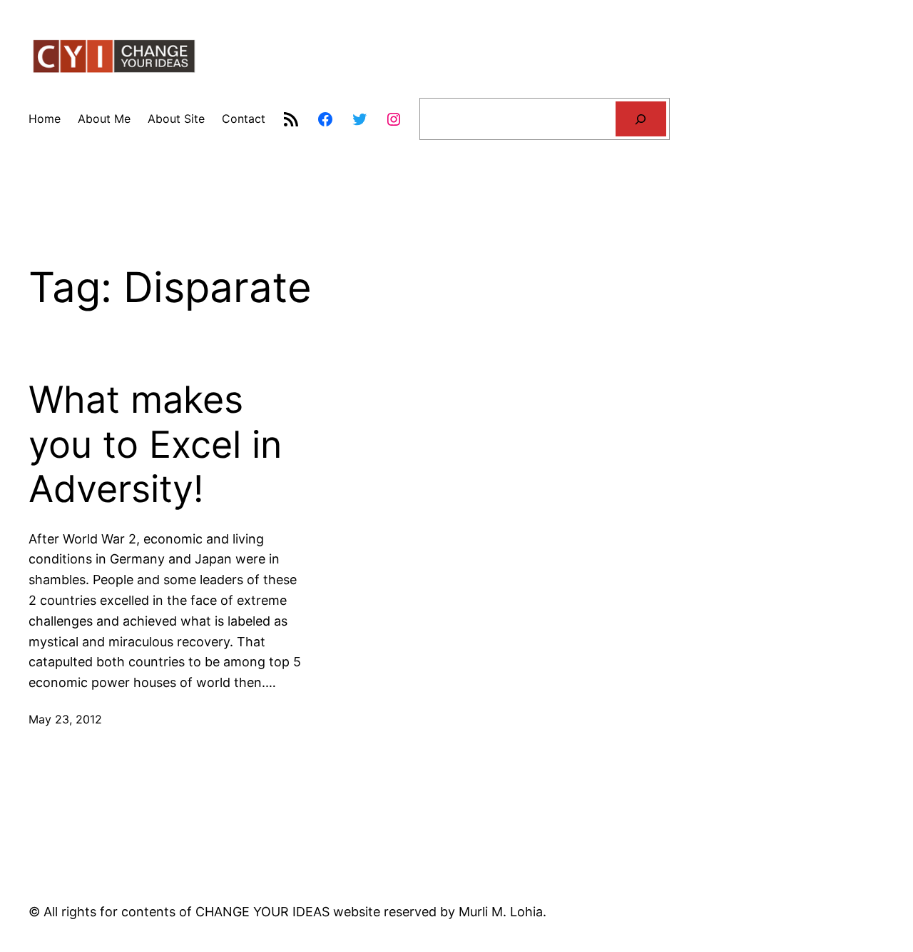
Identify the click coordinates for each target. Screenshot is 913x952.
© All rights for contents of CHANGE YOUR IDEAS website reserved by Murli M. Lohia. (287, 911)
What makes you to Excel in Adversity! (155, 444)
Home (45, 118)
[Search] (641, 118)
